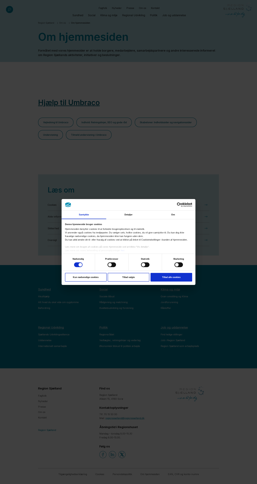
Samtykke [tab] (84, 214)
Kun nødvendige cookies (86, 277)
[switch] (112, 264)
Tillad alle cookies (171, 277)
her (123, 250)
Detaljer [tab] (128, 214)
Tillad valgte (128, 277)
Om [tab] (173, 214)
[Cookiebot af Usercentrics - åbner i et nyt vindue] (179, 204)
